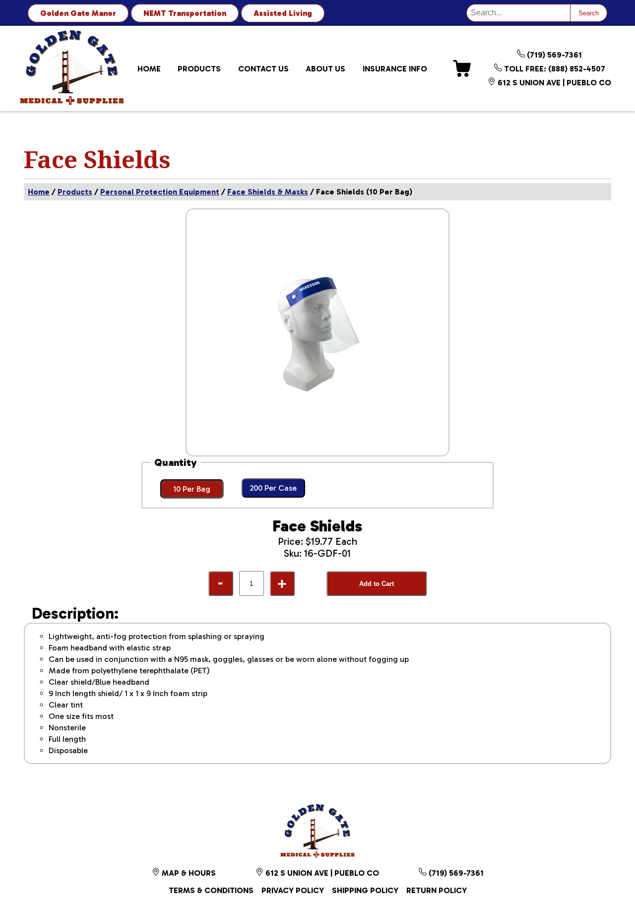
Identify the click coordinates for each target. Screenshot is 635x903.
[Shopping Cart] (462, 68)
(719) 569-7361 (553, 55)
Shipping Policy (365, 890)
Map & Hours (188, 873)
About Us (325, 68)
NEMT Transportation (184, 13)
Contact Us (263, 68)
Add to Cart (376, 583)
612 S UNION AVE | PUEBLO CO (553, 82)
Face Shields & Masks (267, 191)
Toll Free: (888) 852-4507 (553, 68)
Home (149, 68)
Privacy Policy (292, 890)
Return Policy (436, 890)
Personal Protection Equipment (159, 191)
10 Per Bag (191, 489)
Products (199, 68)
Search (588, 13)
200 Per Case (273, 488)
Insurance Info (395, 68)
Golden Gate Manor (78, 13)
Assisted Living (283, 13)
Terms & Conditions (211, 890)
